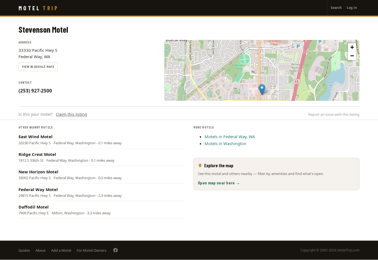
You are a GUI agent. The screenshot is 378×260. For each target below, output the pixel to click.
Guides (24, 250)
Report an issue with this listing (333, 114)
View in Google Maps (38, 66)
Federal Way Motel (38, 189)
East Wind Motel (36, 136)
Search (336, 7)
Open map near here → (219, 182)
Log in (352, 7)
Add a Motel (61, 250)
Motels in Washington (225, 143)
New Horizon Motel (38, 171)
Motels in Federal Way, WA (229, 136)
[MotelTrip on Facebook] (115, 250)
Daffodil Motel (34, 207)
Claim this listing (71, 114)
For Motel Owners (91, 250)
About (40, 250)
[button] (261, 89)
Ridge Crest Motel (37, 154)
